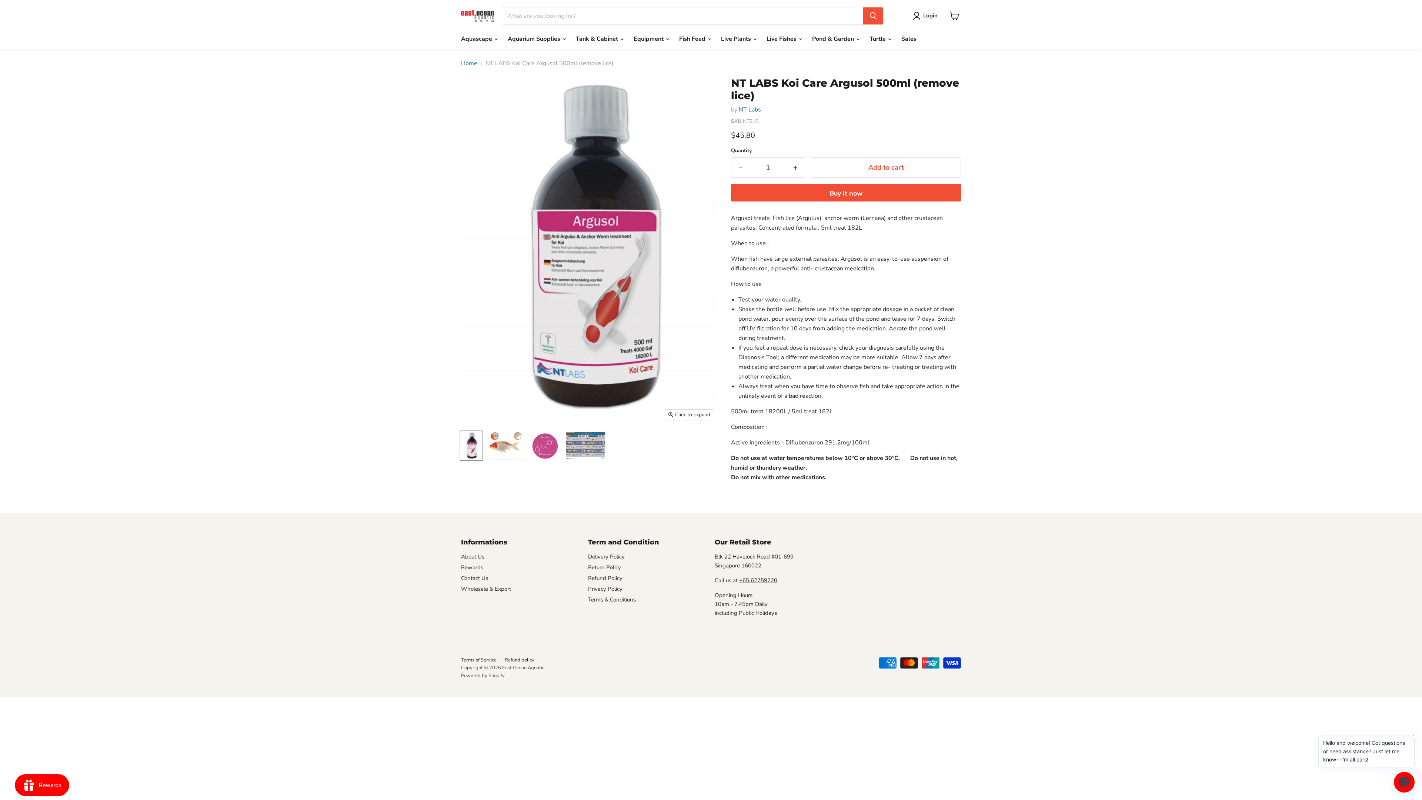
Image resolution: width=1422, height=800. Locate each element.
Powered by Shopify (483, 675)
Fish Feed (693, 39)
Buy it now (846, 193)
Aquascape (477, 39)
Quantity (741, 151)
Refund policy (519, 660)
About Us (472, 556)
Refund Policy (605, 578)
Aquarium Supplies (535, 39)
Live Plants (736, 39)
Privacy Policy (605, 589)
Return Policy (604, 567)
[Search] (873, 15)
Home (469, 63)
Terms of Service (479, 660)
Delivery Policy (606, 556)
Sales (909, 39)
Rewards (472, 567)
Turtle (878, 39)
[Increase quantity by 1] (795, 167)
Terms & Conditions (612, 599)
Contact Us (474, 578)
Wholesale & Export (486, 589)
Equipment (649, 39)
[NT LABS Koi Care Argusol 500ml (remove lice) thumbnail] (471, 445)
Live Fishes (782, 39)
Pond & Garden (833, 39)
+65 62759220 (758, 580)
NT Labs (750, 110)
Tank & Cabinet (598, 39)
